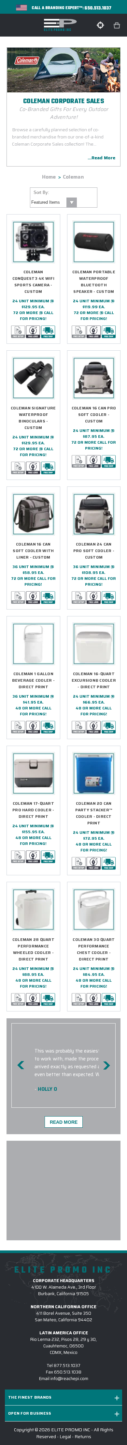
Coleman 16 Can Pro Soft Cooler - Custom (94, 414)
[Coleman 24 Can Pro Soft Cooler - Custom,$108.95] (94, 514)
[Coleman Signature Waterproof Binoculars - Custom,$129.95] (33, 378)
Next (106, 1065)
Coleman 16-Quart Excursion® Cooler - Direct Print (94, 680)
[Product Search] (100, 25)
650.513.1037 (98, 8)
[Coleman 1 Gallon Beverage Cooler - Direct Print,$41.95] (33, 644)
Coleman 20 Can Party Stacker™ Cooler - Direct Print (94, 813)
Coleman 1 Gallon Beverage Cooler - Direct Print (33, 680)
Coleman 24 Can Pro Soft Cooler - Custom (93, 550)
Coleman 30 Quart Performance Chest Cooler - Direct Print (94, 949)
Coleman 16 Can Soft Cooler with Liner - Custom (33, 550)
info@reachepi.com (69, 1378)
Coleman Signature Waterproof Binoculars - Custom (33, 418)
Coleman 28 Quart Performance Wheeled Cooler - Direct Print (33, 949)
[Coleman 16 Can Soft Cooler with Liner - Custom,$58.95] (33, 514)
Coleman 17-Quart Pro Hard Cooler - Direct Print (33, 809)
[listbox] (53, 202)
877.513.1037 (67, 1365)
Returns (83, 1436)
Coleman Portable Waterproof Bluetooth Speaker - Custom (93, 281)
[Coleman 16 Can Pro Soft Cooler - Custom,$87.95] (94, 378)
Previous (20, 1065)
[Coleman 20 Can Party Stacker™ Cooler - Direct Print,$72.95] (94, 773)
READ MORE (64, 1122)
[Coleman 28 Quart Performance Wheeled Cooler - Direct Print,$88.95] (33, 909)
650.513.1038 (67, 1372)
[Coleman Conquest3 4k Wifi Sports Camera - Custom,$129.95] (33, 242)
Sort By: (41, 192)
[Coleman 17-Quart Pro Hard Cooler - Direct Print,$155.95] (33, 773)
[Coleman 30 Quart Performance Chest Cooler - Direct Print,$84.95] (94, 909)
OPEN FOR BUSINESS (29, 1413)
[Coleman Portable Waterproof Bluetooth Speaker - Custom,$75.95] (94, 242)
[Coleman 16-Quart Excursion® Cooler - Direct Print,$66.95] (94, 644)
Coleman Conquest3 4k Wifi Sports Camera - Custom (33, 281)
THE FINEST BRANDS (29, 1397)
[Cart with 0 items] (117, 25)
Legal (65, 1436)
